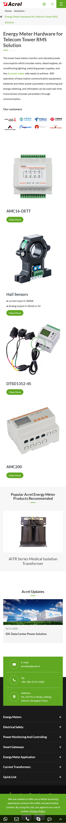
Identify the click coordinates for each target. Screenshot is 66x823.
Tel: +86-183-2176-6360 (32, 679)
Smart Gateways (13, 747)
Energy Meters (12, 717)
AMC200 (14, 466)
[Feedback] (49, 819)
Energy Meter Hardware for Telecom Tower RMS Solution (31, 19)
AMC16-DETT (18, 211)
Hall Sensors (17, 294)
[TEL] (27, 819)
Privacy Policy (37, 811)
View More (15, 219)
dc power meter (16, 73)
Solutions (19, 10)
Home (8, 10)
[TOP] (60, 819)
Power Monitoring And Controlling (25, 737)
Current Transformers (17, 767)
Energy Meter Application (19, 757)
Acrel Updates (33, 592)
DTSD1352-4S (18, 383)
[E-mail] (16, 819)
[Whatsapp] (5, 819)
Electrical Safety (13, 727)
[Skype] (38, 819)
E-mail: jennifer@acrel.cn (30, 664)
